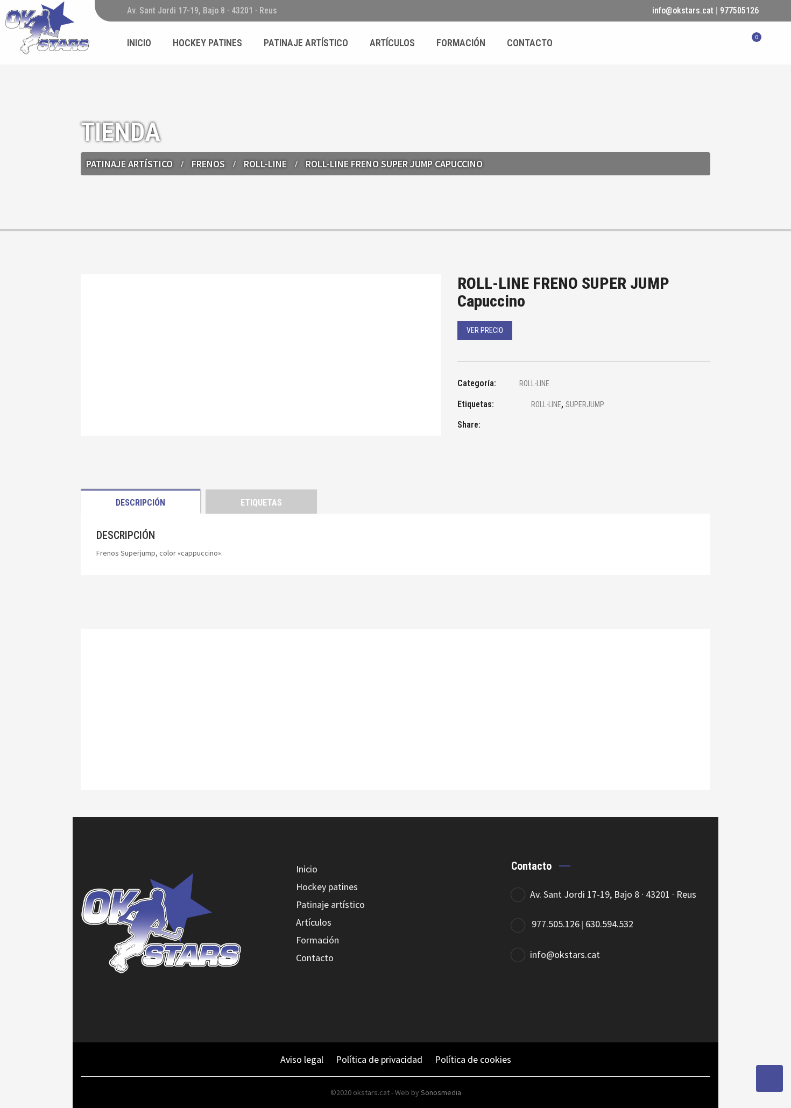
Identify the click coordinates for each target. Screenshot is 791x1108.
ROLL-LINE (265, 164)
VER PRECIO (485, 330)
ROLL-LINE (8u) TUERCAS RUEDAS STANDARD (395, 739)
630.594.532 (609, 924)
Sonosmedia (441, 1092)
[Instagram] (585, 998)
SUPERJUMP (585, 404)
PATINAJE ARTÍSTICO (129, 164)
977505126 (739, 10)
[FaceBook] (526, 998)
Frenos (208, 164)
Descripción (140, 503)
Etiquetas (261, 503)
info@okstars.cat (683, 10)
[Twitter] (555, 998)
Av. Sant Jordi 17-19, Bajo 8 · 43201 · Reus (613, 894)
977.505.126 (556, 924)
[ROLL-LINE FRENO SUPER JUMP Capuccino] (519, 426)
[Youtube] (615, 998)
